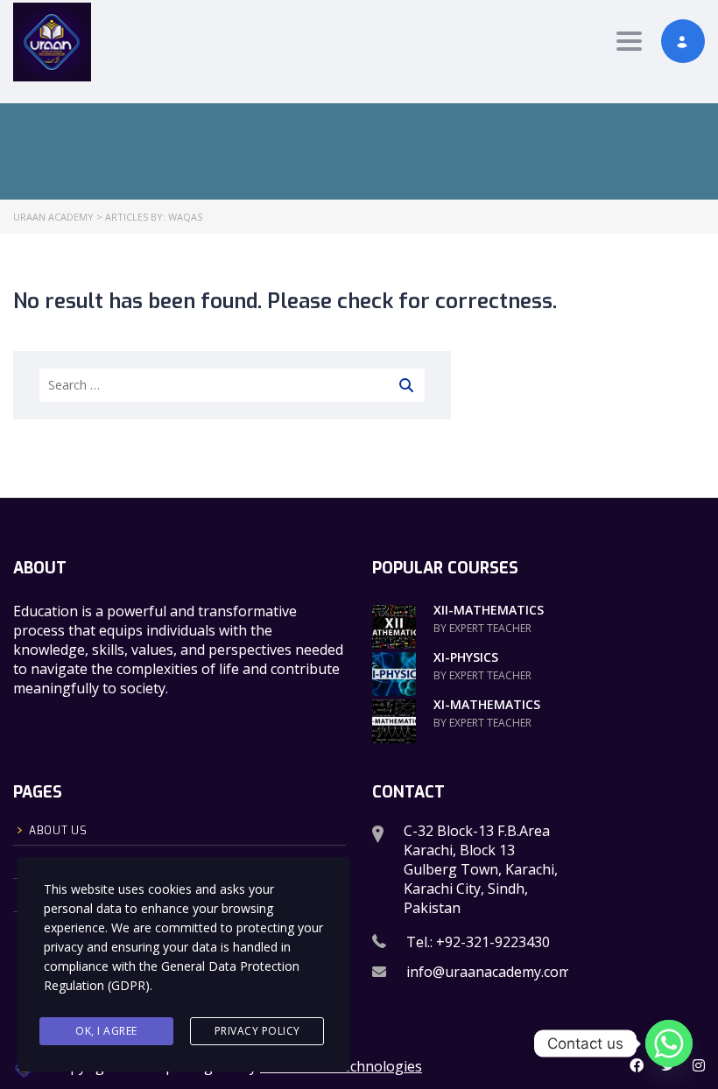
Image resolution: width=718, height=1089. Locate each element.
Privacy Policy (257, 1030)
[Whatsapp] (669, 1043)
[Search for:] (232, 385)
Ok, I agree (106, 1030)
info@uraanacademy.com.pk (498, 971)
